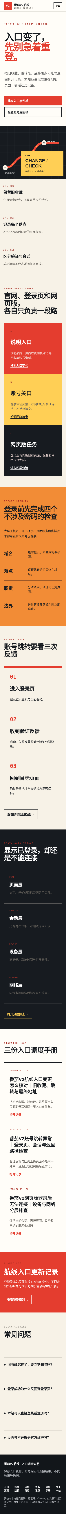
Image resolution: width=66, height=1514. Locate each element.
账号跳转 (16, 1489)
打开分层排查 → (18, 1014)
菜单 (58, 6)
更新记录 (37, 1489)
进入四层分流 (19, 467)
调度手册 (48, 1489)
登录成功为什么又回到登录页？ (31, 1389)
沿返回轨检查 (19, 416)
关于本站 (58, 1489)
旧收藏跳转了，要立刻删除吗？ (31, 1364)
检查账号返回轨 (18, 112)
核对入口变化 (19, 365)
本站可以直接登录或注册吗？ (29, 1413)
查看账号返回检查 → (20, 814)
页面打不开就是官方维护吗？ (29, 1438)
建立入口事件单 (18, 100)
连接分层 (27, 1489)
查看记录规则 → (17, 1299)
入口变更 (6, 1489)
